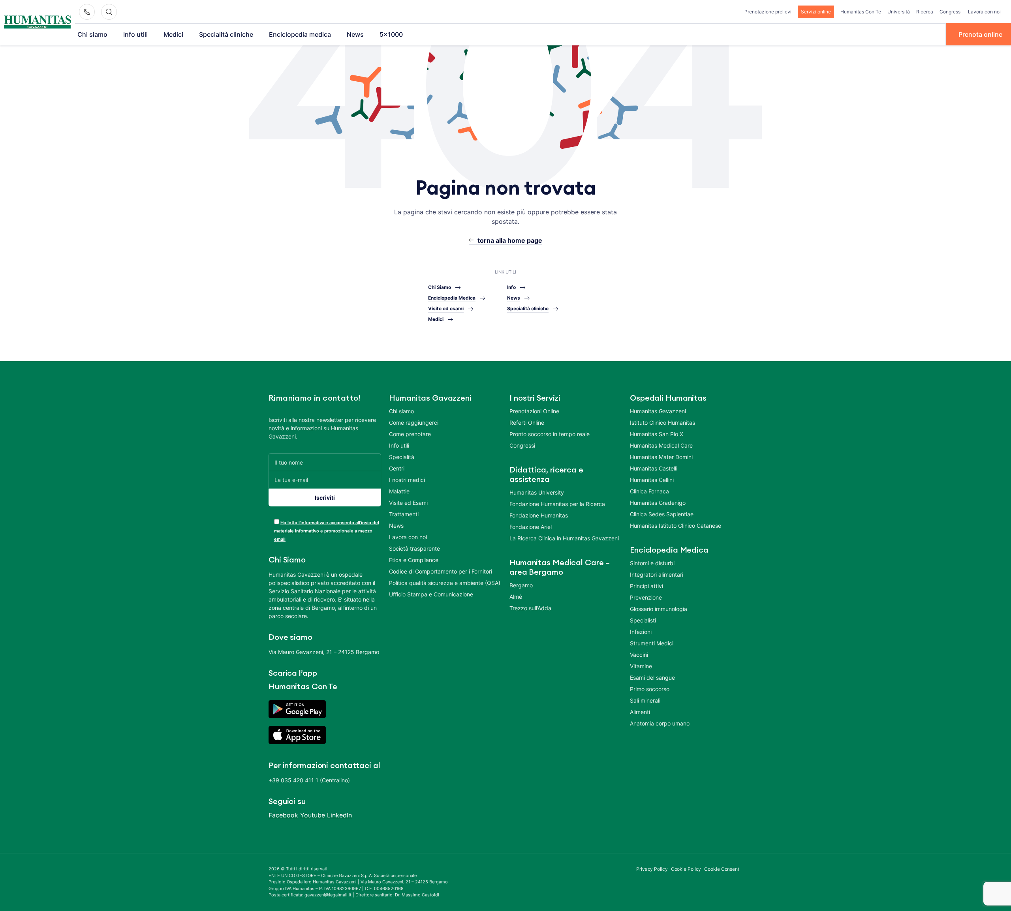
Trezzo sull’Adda (530, 608)
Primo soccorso (649, 689)
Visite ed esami (446, 308)
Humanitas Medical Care (661, 445)
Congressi (951, 12)
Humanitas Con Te (860, 12)
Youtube (312, 815)
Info (511, 287)
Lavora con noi (984, 12)
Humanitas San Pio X (656, 434)
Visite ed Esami (408, 502)
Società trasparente (414, 548)
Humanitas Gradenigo (658, 502)
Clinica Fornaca (649, 491)
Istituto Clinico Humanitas (662, 422)
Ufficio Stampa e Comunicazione (431, 594)
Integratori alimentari (656, 574)
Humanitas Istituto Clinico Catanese (675, 525)
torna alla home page (509, 240)
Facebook (283, 815)
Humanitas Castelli (653, 468)
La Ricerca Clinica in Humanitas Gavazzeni (564, 538)
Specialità (401, 457)
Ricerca (924, 12)
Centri (396, 468)
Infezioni (641, 631)
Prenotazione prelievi (767, 12)
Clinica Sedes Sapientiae (661, 514)
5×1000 (391, 34)
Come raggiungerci (413, 422)
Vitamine (641, 666)
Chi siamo (92, 34)
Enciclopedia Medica (451, 298)
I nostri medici (407, 479)
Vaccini (639, 654)
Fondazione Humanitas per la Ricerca (557, 503)
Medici (173, 34)
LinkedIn (339, 815)
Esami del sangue (652, 677)
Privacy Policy (652, 869)
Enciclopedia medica (300, 34)
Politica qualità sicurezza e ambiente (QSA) (444, 582)
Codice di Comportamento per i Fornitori (440, 571)
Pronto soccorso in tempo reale (549, 434)
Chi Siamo (439, 287)
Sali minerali (645, 700)
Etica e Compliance (413, 560)
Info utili (135, 34)
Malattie (399, 491)
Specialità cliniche (226, 34)
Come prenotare (410, 434)
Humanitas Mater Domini (661, 457)
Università (898, 12)
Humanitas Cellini (652, 479)
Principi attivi (646, 586)
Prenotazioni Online (534, 411)
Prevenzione (646, 597)
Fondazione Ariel (530, 526)
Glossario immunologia (658, 608)
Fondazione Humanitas (538, 515)
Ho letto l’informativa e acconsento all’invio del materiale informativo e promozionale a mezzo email (326, 531)
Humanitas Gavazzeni (658, 411)
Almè (515, 596)
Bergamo (521, 585)
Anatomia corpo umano (660, 723)
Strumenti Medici (651, 643)
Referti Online (526, 422)
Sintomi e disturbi (652, 563)
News (355, 34)
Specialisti (643, 620)
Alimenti (640, 712)
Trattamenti (404, 514)
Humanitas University (536, 492)
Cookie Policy (686, 869)
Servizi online (816, 12)
